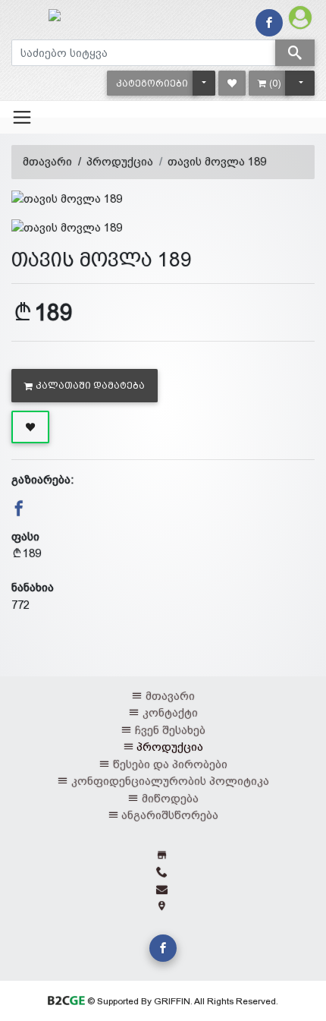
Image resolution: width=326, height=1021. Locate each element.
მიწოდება (170, 798)
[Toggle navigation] (22, 117)
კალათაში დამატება (90, 385)
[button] (152, 83)
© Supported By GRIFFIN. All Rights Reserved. (181, 1001)
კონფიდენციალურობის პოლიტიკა (170, 780)
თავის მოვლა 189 (217, 161)
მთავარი (47, 161)
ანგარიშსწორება (169, 814)
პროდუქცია (119, 161)
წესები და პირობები (170, 764)
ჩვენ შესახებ (170, 729)
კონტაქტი (170, 712)
